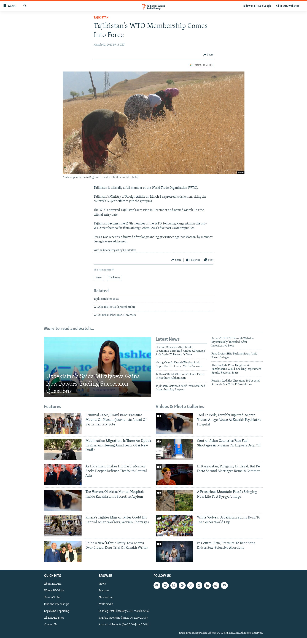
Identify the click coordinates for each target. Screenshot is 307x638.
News (102, 584)
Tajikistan (101, 17)
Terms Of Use (52, 597)
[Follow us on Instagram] (173, 585)
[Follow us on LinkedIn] (207, 585)
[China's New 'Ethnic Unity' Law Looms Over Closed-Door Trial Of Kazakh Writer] (63, 551)
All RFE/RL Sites (54, 617)
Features (104, 590)
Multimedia (106, 604)
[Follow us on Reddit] (165, 585)
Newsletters (106, 597)
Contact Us (50, 624)
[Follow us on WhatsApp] (215, 585)
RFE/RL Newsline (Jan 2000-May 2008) (123, 617)
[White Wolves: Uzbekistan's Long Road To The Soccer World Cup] (174, 525)
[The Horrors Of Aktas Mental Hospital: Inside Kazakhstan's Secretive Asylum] (63, 500)
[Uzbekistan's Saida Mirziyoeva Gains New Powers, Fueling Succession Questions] (97, 367)
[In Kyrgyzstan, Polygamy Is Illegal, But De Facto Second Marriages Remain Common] (174, 474)
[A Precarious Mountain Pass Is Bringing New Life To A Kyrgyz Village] (174, 500)
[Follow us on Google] (182, 585)
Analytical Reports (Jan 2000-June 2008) (124, 624)
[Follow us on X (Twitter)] (190, 585)
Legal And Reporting (56, 611)
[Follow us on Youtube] (157, 585)
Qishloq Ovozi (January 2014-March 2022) (124, 611)
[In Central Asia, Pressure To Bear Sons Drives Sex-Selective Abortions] (174, 551)
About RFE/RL (52, 584)
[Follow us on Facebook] (199, 585)
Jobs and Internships (56, 604)
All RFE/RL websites (287, 6)
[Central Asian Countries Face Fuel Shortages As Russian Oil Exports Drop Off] (174, 449)
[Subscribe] (224, 585)
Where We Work (54, 590)
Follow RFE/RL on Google (257, 6)
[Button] (208, 54)
